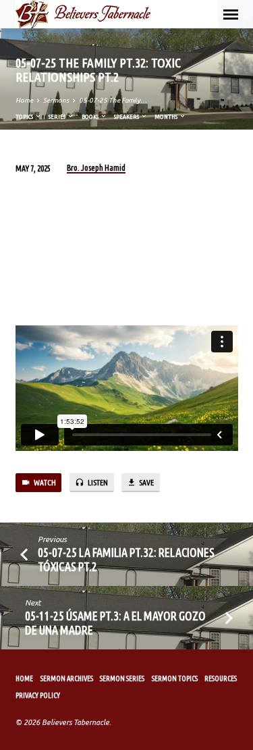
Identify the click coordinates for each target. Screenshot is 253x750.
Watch (44, 482)
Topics (25, 116)
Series (58, 116)
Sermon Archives (66, 678)
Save (146, 482)
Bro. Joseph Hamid (96, 167)
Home (24, 100)
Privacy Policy (38, 695)
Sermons (56, 100)
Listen (97, 482)
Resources (220, 678)
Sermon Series (122, 678)
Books (91, 116)
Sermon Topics (175, 678)
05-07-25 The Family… (113, 100)
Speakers (127, 116)
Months (166, 116)
